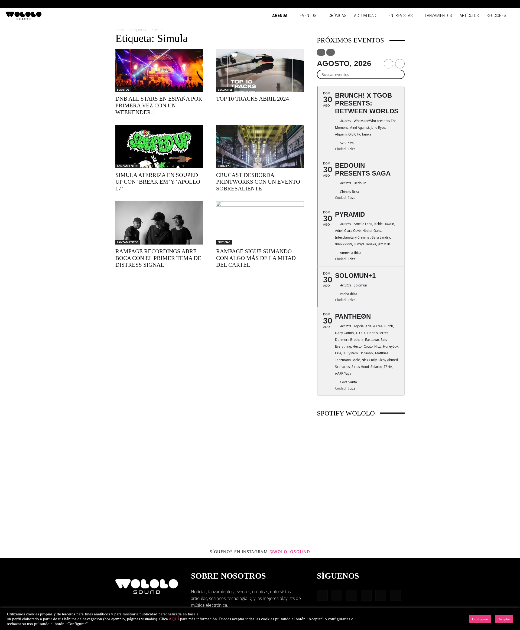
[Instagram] (475, 4)
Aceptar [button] (504, 619)
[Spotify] (493, 4)
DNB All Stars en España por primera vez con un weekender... (158, 105)
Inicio (119, 29)
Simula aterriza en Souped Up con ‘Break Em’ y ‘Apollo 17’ (157, 182)
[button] (458, 4)
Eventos (308, 15)
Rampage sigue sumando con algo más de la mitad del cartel (256, 258)
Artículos (469, 15)
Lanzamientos (438, 15)
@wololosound (289, 551)
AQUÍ (174, 619)
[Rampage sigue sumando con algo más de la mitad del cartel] (260, 223)
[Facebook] (466, 4)
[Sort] (330, 52)
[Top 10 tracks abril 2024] (260, 70)
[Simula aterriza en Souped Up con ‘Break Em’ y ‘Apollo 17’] (159, 146)
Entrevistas (400, 15)
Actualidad (365, 15)
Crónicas (337, 15)
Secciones (496, 15)
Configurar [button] (480, 619)
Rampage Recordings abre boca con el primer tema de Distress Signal (158, 258)
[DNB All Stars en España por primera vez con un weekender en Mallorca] (159, 70)
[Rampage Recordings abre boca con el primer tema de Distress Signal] (159, 223)
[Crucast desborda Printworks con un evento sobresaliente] (260, 146)
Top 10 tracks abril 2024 (252, 98)
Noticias (224, 242)
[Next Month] (400, 63)
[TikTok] (502, 4)
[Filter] (321, 52)
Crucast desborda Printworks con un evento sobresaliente (258, 182)
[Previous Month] (388, 63)
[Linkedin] (484, 4)
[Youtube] (510, 4)
